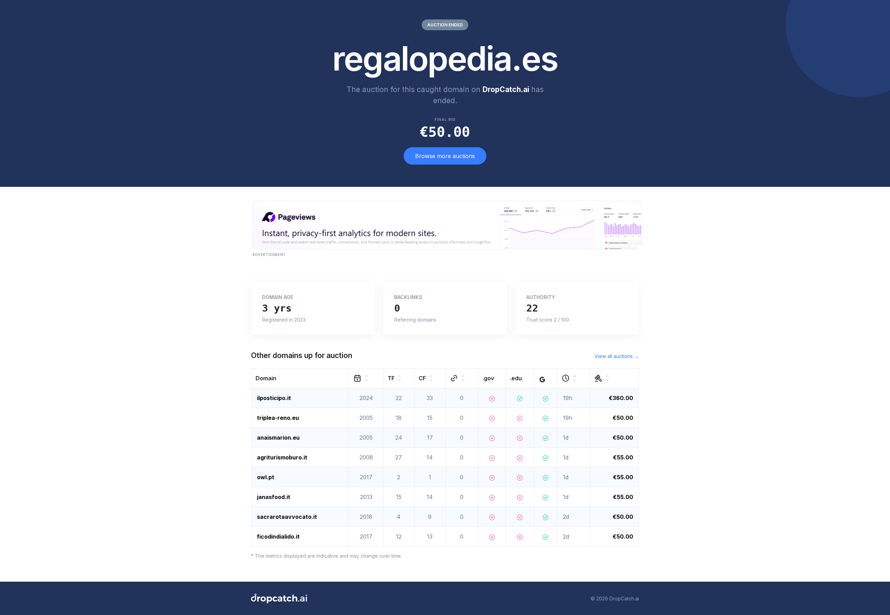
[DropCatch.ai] (279, 598)
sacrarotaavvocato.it (287, 516)
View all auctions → (616, 356)
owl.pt (265, 477)
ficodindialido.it (278, 536)
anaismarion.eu (278, 437)
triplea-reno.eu (278, 417)
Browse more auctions (445, 155)
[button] (300, 378)
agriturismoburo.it (282, 457)
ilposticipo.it (274, 397)
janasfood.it (273, 496)
